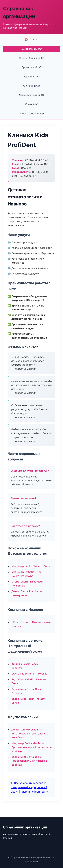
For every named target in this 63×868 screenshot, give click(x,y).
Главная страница (33, 791)
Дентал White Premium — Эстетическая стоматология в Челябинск (29, 733)
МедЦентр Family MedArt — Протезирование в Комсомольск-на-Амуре (31, 747)
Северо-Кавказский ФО (31, 113)
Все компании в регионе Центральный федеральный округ (29, 787)
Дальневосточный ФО (31, 95)
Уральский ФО (32, 76)
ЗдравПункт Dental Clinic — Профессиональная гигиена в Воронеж (29, 760)
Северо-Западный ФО (31, 58)
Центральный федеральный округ (32, 24)
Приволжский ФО (32, 67)
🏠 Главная (31, 39)
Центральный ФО (31, 48)
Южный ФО (31, 104)
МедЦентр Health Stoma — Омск (30, 566)
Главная (7, 24)
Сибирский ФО (31, 85)
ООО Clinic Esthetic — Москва (29, 673)
